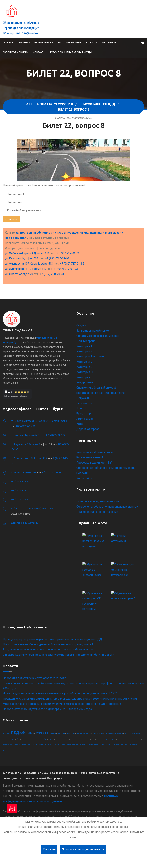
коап (49, 744)
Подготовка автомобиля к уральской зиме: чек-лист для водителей (48, 644)
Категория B (84, 351)
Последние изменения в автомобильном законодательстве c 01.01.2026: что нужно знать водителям (70, 698)
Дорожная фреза (87, 429)
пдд (15, 732)
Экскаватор (84, 403)
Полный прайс (85, 341)
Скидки (81, 325)
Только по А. (16, 194)
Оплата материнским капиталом (97, 336)
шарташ (87, 739)
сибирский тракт (32, 744)
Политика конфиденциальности (97, 501)
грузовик (6, 744)
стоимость (118, 733)
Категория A (84, 346)
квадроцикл (43, 744)
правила (120, 739)
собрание (61, 733)
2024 (108, 744)
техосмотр (6, 739)
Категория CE (85, 377)
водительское (132, 744)
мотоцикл (87, 733)
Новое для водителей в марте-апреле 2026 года (34, 678)
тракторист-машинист (10, 750)
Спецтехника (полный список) (96, 387)
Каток (80, 424)
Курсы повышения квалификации (71, 52)
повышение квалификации (132, 739)
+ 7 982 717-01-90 (68, 253)
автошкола (6, 733)
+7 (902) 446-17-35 (42, 508)
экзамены (22, 744)
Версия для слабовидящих (21, 28)
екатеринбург (93, 744)
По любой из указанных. (24, 210)
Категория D (84, 367)
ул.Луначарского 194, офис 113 (29, 458)
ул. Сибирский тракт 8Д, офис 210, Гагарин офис (39, 420)
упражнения (98, 733)
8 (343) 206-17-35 (25, 426)
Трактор (81, 408)
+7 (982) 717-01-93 (65, 269)
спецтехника (75, 739)
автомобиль (14, 744)
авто (28, 739)
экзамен (52, 733)
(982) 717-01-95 (19, 499)
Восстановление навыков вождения (100, 393)
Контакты (39, 52)
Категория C (84, 361)
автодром (109, 733)
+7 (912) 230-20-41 (52, 274)
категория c (56, 744)
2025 (64, 744)
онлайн (132, 733)
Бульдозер (83, 413)
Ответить (11, 219)
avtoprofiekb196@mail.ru (22, 33)
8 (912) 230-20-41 (51, 472)
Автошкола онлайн (16, 52)
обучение (27, 733)
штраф (24, 739)
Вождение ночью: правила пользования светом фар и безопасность (48, 649)
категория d (71, 744)
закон (93, 739)
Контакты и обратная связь (94, 452)
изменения (42, 733)
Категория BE (85, 372)
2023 (113, 744)
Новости (92, 42)
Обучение (24, 42)
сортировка (59, 739)
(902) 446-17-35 (19, 481)
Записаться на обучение (22, 23)
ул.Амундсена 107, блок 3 (25, 444)
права (79, 733)
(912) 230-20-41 (19, 490)
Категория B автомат (90, 356)
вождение (71, 733)
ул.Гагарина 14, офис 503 (25, 435)
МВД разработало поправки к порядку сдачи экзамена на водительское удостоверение (62, 704)
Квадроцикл (84, 382)
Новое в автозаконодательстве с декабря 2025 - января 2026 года (47, 709)
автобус (102, 744)
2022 (18, 739)
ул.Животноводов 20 (23, 472)
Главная (8, 42)
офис (122, 744)
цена (117, 744)
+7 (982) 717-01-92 (57, 258)
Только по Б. (16, 202)
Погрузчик (83, 398)
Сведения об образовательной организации (105, 468)
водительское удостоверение (106, 739)
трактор (138, 733)
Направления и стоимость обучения (58, 42)
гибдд (127, 733)
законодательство (82, 744)
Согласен (49, 849)
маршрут (51, 739)
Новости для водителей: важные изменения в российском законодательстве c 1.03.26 (60, 693)
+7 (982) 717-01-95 (72, 263)
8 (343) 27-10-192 (55, 435)
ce (126, 744)
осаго (82, 739)
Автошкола (109, 42)
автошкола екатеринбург (39, 739)
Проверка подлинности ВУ (94, 462)
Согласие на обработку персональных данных (107, 506)
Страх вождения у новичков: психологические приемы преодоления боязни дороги (58, 654)
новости (66, 739)
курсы (13, 739)
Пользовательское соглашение (97, 511)
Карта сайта (84, 478)
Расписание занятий (89, 457)
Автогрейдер (85, 418)
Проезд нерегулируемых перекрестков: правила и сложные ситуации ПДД (52, 639)
